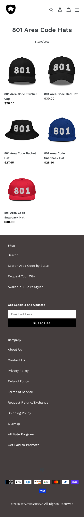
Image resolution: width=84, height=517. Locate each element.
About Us (15, 349)
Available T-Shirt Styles (25, 287)
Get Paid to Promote (23, 445)
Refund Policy (18, 381)
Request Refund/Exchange (28, 402)
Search (13, 255)
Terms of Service (20, 392)
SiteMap (14, 424)
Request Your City (21, 276)
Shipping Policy (19, 413)
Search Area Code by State (28, 266)
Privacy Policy (18, 371)
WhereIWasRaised (32, 503)
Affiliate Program (21, 434)
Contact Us (16, 360)
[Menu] (77, 9)
